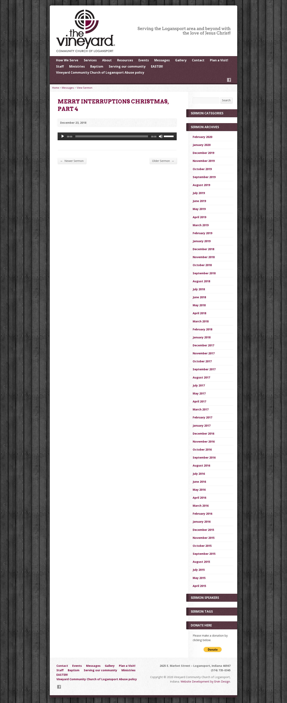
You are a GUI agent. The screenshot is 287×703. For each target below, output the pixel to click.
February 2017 (202, 417)
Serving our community (127, 66)
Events (143, 60)
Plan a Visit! (219, 60)
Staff (60, 66)
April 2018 (199, 313)
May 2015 (199, 578)
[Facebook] (229, 80)
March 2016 (201, 505)
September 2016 (204, 457)
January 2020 (201, 145)
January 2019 (201, 241)
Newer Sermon (72, 161)
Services (90, 60)
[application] (117, 136)
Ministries (77, 66)
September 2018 (204, 273)
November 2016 (204, 441)
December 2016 (203, 433)
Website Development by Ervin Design (205, 681)
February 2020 (202, 137)
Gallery (180, 60)
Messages (162, 60)
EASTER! (157, 66)
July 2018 (199, 289)
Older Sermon (163, 161)
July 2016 (199, 473)
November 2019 (204, 161)
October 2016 (202, 449)
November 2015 (204, 538)
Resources (125, 60)
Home (55, 87)
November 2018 (204, 257)
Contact (198, 60)
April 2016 (199, 497)
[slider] (169, 135)
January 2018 (201, 337)
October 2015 (202, 546)
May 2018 (199, 305)
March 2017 (201, 409)
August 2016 (201, 465)
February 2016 (202, 513)
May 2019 (199, 209)
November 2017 (204, 353)
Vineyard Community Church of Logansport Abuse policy (100, 72)
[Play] (63, 136)
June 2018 (199, 297)
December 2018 (203, 249)
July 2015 (199, 570)
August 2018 (201, 281)
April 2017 (199, 401)
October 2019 (202, 169)
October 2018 (202, 265)
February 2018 (202, 329)
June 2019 (199, 201)
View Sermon (84, 87)
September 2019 (204, 177)
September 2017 (204, 369)
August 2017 (201, 377)
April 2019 (199, 217)
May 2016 (199, 489)
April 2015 (199, 586)
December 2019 (203, 153)
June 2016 (199, 481)
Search (226, 100)
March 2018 (201, 321)
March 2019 (201, 225)
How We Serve (67, 60)
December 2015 (203, 530)
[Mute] (161, 136)
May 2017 (199, 393)
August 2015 (201, 562)
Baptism (96, 66)
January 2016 (201, 521)
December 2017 (203, 345)
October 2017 (202, 361)
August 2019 (201, 185)
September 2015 (204, 554)
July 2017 (199, 385)
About (107, 60)
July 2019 (199, 193)
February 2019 (202, 233)
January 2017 (201, 425)
